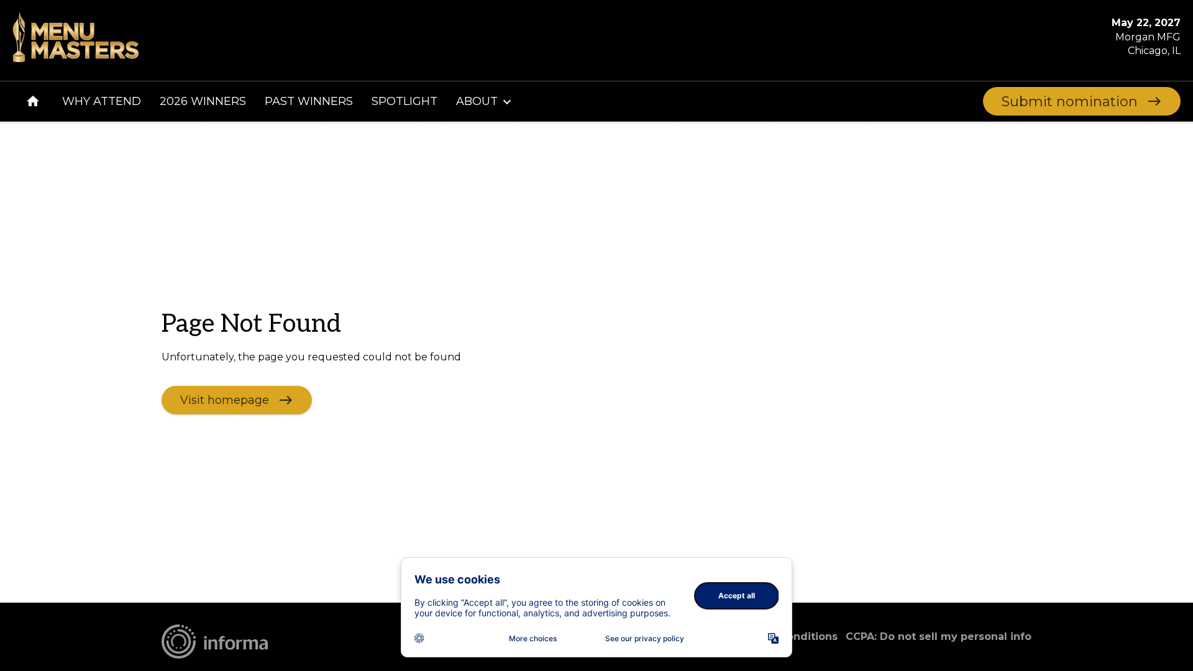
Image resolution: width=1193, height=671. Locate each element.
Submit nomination (1070, 101)
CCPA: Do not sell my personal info (938, 636)
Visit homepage (224, 399)
